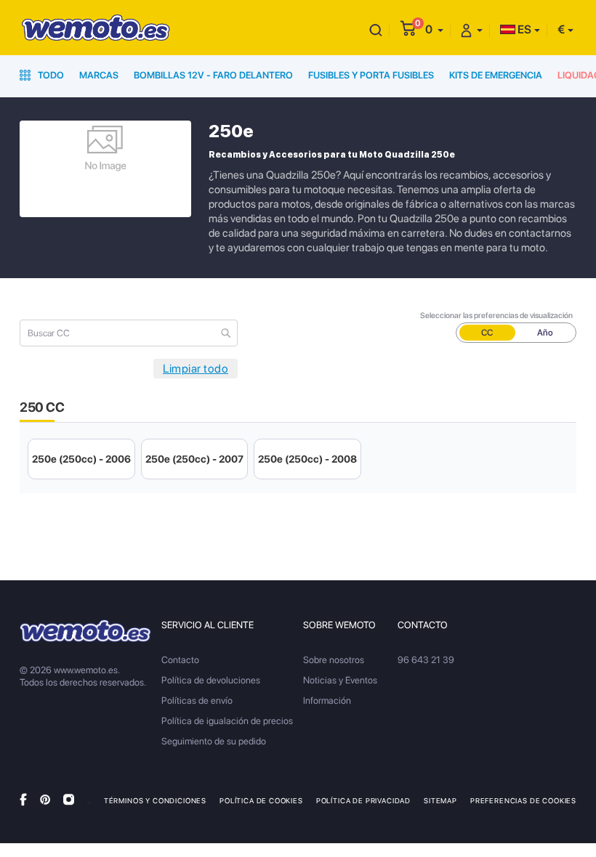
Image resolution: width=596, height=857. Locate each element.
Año (545, 333)
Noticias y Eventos (340, 680)
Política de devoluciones (210, 680)
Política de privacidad (363, 800)
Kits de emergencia (495, 75)
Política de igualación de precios (227, 720)
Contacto (180, 659)
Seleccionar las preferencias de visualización (496, 315)
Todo (50, 75)
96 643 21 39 (426, 659)
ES (523, 29)
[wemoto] (85, 631)
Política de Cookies (261, 800)
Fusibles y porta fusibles (371, 75)
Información (327, 700)
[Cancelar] (375, 29)
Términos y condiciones (155, 800)
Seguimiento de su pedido (213, 741)
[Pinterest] (45, 799)
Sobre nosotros (333, 659)
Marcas (98, 75)
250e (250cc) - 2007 (194, 459)
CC (487, 333)
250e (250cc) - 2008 (307, 459)
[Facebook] (23, 799)
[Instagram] (68, 799)
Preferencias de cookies (523, 800)
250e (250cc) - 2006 (81, 459)
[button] (434, 29)
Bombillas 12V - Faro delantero (213, 75)
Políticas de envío (197, 700)
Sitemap (440, 800)
